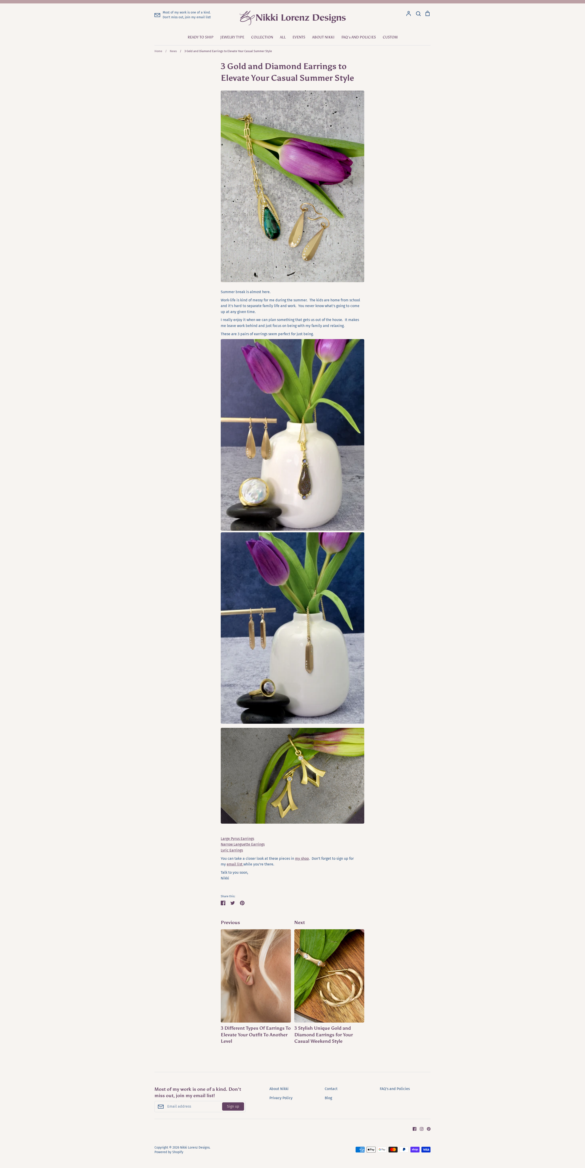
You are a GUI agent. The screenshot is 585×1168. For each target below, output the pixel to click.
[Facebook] (412, 1129)
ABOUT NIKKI (323, 37)
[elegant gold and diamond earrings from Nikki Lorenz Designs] (292, 822)
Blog (328, 1098)
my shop (302, 858)
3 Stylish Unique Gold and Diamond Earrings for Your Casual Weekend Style (323, 1034)
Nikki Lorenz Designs (195, 1147)
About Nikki (279, 1089)
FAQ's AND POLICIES (358, 37)
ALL (283, 37)
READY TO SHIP (200, 37)
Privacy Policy (280, 1098)
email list (235, 864)
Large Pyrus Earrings (237, 838)
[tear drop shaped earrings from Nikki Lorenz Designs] (292, 529)
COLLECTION (262, 37)
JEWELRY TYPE (232, 37)
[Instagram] (419, 1129)
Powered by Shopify (168, 1152)
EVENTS (298, 37)
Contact (331, 1089)
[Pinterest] (427, 1129)
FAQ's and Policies (395, 1089)
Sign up (233, 1106)
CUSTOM (390, 37)
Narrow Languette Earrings (243, 844)
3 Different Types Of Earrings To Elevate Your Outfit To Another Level (256, 1034)
